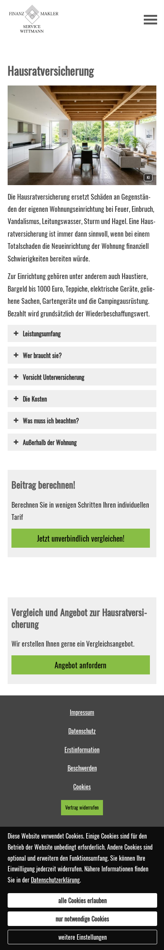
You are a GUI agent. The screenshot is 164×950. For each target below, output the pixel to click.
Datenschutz (82, 730)
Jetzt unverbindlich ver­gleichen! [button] (80, 538)
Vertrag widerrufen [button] (82, 807)
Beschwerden (82, 768)
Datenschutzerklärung (55, 879)
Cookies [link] (82, 786)
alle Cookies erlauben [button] (82, 900)
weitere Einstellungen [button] (82, 937)
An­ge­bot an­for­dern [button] (80, 665)
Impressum (82, 712)
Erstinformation (82, 749)
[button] (42, 333)
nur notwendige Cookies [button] (82, 918)
